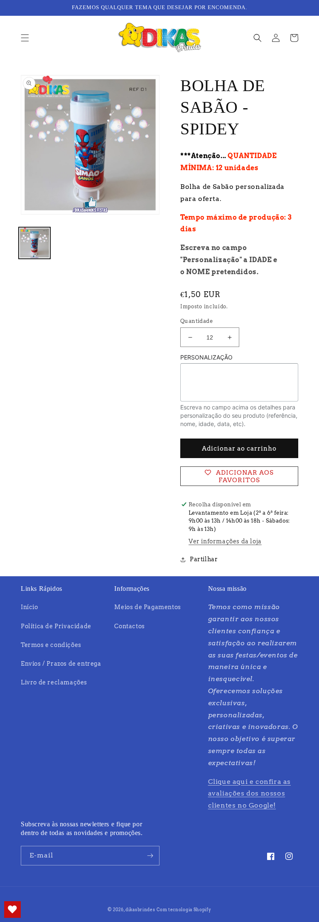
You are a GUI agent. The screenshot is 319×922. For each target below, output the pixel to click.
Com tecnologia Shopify (184, 909)
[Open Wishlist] (12, 909)
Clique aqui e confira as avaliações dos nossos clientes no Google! (249, 794)
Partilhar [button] (204, 559)
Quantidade (196, 321)
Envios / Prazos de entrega (61, 663)
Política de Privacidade (56, 626)
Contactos (129, 626)
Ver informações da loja (225, 541)
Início (29, 607)
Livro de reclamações (54, 682)
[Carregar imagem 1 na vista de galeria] (34, 243)
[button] (25, 38)
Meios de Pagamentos (147, 607)
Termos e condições (51, 645)
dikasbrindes (140, 909)
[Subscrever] (150, 855)
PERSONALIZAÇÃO (206, 357)
